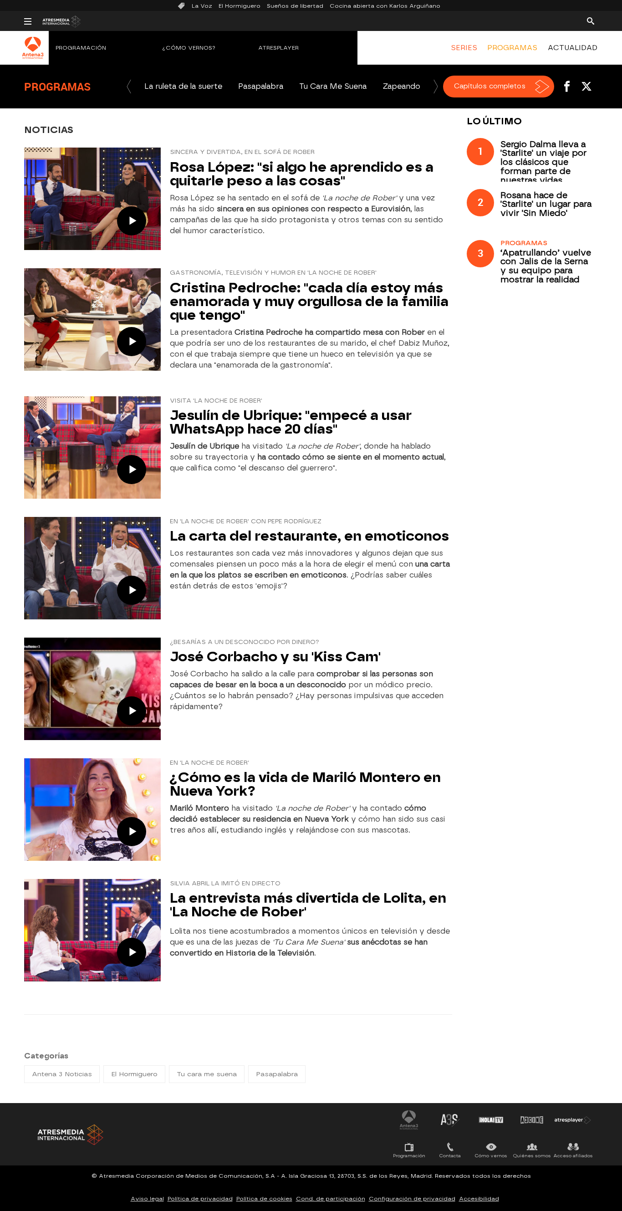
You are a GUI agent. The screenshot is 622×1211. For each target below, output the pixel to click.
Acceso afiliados (573, 1155)
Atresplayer (278, 48)
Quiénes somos (532, 1155)
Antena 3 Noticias (62, 1074)
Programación (81, 48)
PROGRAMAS (512, 48)
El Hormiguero (239, 6)
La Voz (202, 6)
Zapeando (401, 86)
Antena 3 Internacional (409, 1120)
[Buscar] (590, 20)
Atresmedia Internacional (70, 1135)
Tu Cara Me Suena (333, 86)
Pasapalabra (260, 86)
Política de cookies (264, 1199)
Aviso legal (147, 1199)
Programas (57, 86)
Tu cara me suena (207, 1074)
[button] (129, 86)
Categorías (46, 1056)
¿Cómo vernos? (189, 48)
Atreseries (450, 1120)
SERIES (464, 48)
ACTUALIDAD (572, 48)
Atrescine (532, 1120)
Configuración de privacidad (412, 1199)
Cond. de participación (330, 1199)
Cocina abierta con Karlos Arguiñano (385, 6)
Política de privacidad (200, 1199)
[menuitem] (464, 48)
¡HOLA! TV (491, 1120)
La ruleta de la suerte (183, 86)
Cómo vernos (491, 1155)
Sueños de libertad (295, 6)
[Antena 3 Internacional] (33, 54)
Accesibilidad (479, 1199)
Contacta (450, 1155)
